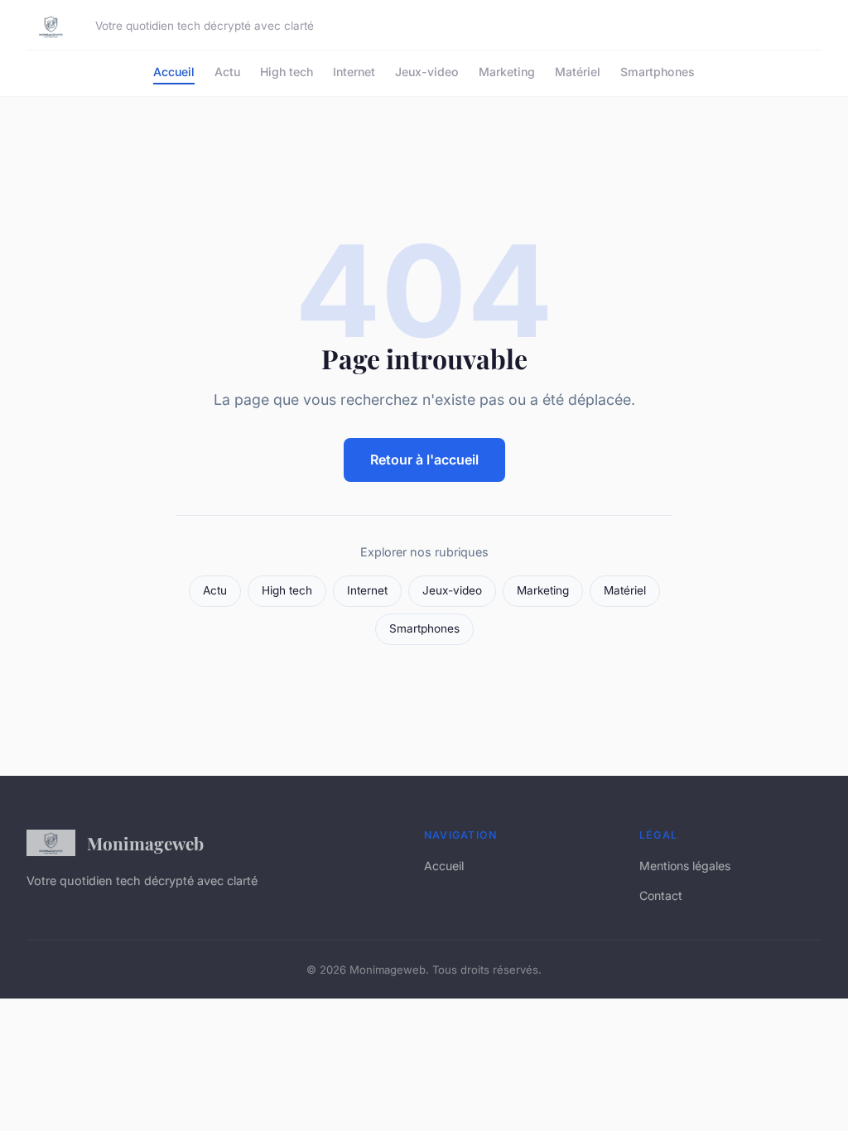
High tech (286, 72)
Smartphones (657, 72)
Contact (660, 895)
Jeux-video (427, 72)
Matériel (577, 72)
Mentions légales (684, 866)
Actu (227, 72)
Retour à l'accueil (424, 459)
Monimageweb (145, 842)
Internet (354, 72)
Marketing (507, 72)
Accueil (174, 72)
